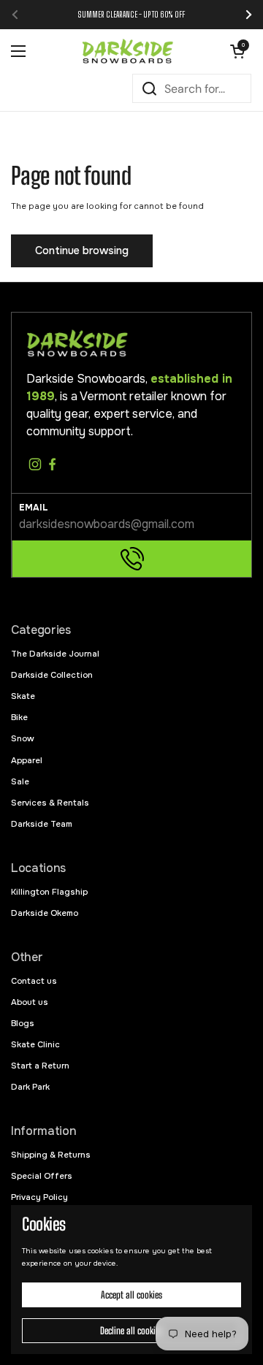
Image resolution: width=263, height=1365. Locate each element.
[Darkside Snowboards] (127, 51)
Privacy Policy (39, 1197)
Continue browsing (82, 250)
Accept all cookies (131, 1295)
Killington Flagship (49, 892)
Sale (20, 781)
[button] (237, 51)
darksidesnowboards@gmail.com (106, 524)
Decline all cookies (131, 1331)
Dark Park (30, 1087)
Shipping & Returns (51, 1155)
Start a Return (40, 1065)
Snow (22, 738)
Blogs (22, 1023)
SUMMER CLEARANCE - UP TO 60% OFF (131, 14)
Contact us (34, 981)
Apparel (26, 760)
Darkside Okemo (44, 913)
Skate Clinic (35, 1044)
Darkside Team (41, 824)
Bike (19, 717)
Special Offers (41, 1176)
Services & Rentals (50, 803)
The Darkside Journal (55, 654)
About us (29, 1002)
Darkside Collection (52, 675)
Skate (23, 696)
